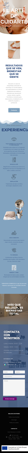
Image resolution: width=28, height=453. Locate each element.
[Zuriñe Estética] (6, 5)
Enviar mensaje (9, 399)
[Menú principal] (25, 6)
